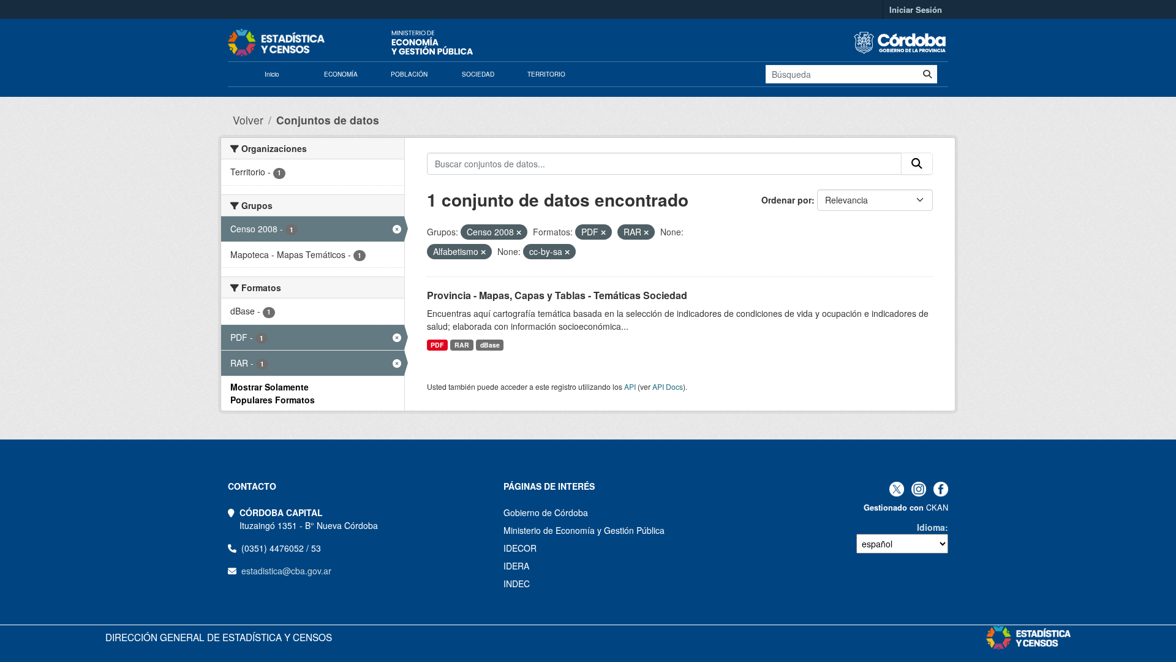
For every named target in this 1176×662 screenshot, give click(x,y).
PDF (437, 344)
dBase (490, 344)
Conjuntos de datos (327, 119)
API (630, 386)
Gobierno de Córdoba (545, 512)
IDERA (516, 566)
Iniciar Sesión (915, 9)
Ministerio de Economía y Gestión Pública (584, 530)
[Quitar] (518, 232)
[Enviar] (927, 74)
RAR (461, 344)
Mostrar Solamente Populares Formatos (272, 393)
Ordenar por (786, 200)
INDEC (516, 583)
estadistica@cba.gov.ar (286, 571)
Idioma (931, 527)
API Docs (667, 386)
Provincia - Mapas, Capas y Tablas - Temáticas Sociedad (557, 295)
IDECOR (520, 548)
